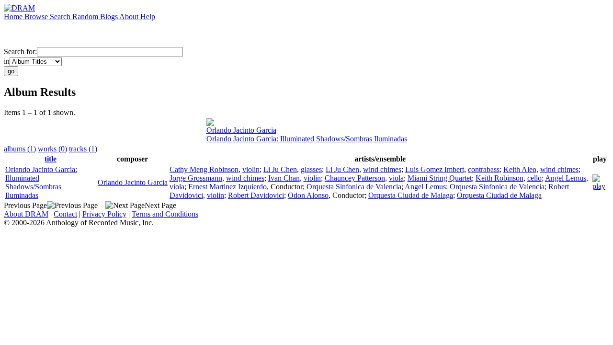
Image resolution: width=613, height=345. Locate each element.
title (51, 159)
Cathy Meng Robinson (204, 169)
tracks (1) (83, 149)
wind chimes (382, 169)
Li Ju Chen (280, 169)
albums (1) (20, 149)
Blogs (109, 16)
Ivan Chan (284, 178)
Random (86, 16)
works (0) (52, 149)
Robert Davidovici (256, 195)
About (129, 16)
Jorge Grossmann (196, 178)
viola (396, 178)
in (7, 61)
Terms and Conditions (165, 214)
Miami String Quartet (440, 178)
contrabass (483, 169)
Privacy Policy (104, 214)
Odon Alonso (308, 195)
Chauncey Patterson (355, 178)
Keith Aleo (519, 169)
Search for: (20, 51)
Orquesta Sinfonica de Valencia (353, 187)
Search (61, 16)
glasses (311, 169)
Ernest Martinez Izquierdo (227, 187)
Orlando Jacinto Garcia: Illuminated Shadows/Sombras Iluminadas (306, 139)
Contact (65, 214)
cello (534, 178)
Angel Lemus (565, 178)
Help (147, 16)
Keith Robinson (499, 178)
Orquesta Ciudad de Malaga (410, 195)
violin (251, 169)
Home (14, 16)
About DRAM (26, 214)
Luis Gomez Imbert (434, 169)
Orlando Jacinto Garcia (241, 130)
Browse (37, 16)
